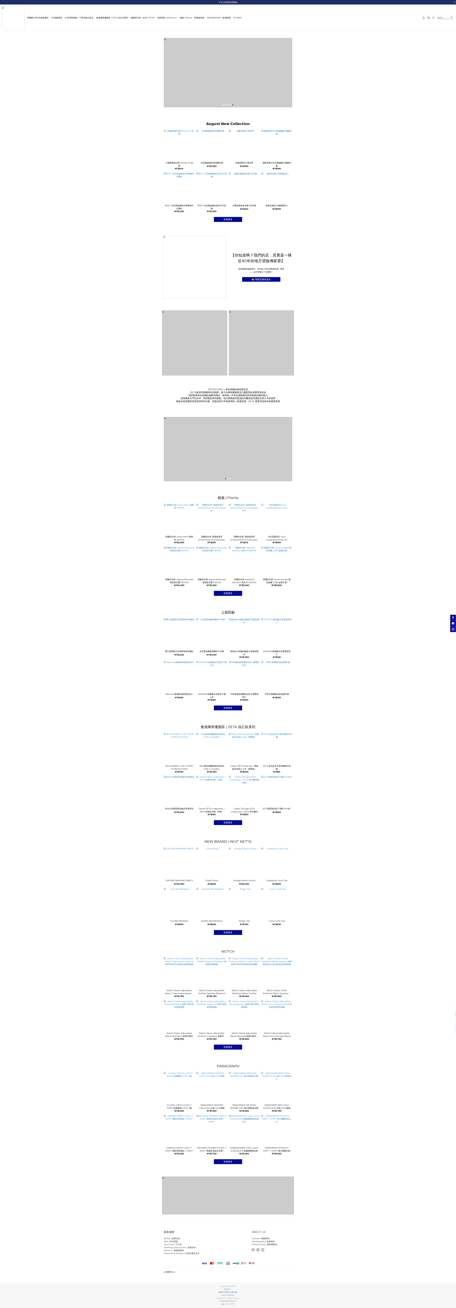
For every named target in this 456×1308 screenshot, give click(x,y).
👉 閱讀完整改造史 (261, 279)
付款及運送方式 (192, 1253)
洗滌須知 (192, 1247)
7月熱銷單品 (56, 18)
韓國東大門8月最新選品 (38, 18)
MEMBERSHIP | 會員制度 (219, 18)
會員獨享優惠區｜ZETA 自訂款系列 (112, 18)
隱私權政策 (272, 1244)
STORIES (237, 18)
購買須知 (176, 1238)
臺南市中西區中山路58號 (228, 1292)
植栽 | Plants (186, 18)
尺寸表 (178, 1244)
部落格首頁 (199, 18)
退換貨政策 (179, 1250)
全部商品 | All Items (166, 18)
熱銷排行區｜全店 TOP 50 (143, 18)
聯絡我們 (265, 1238)
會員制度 (271, 1241)
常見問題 (174, 1241)
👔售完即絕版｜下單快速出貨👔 (79, 18)
